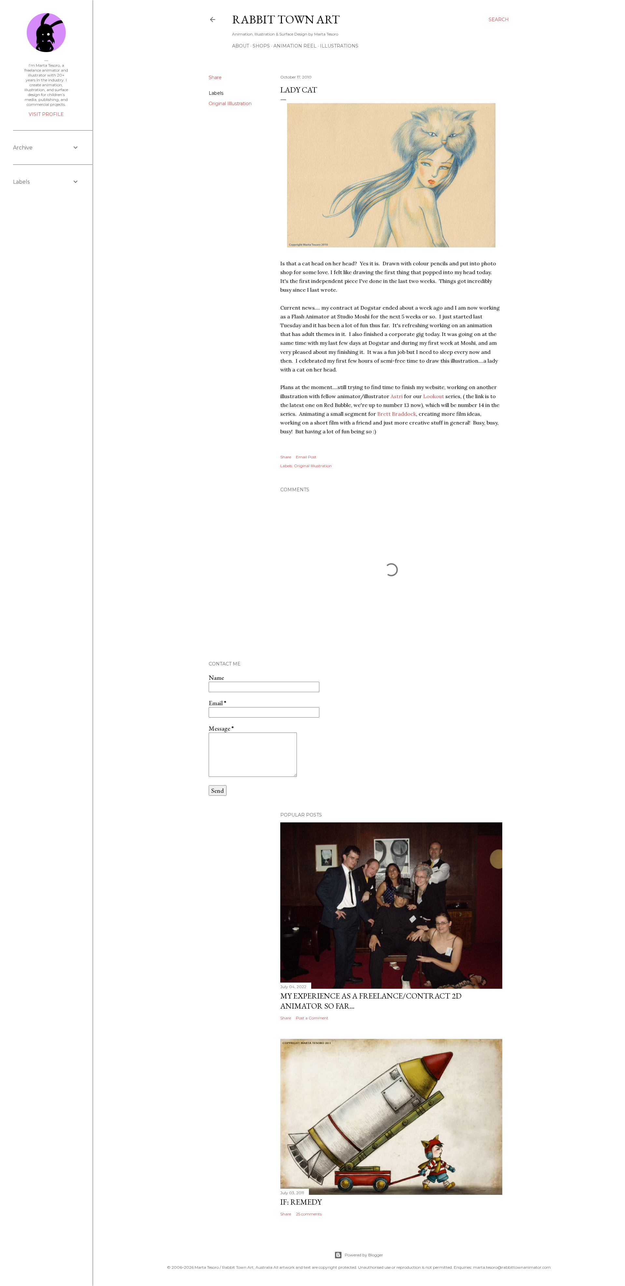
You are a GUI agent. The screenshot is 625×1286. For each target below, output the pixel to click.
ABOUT (240, 46)
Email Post (306, 456)
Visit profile (46, 114)
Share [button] (215, 77)
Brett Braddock (396, 414)
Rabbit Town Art (286, 19)
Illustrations (339, 46)
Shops (261, 46)
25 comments (309, 1213)
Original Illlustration (230, 103)
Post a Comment (312, 1017)
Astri (397, 396)
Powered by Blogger (364, 1254)
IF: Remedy (301, 1202)
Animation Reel (294, 46)
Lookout (433, 396)
